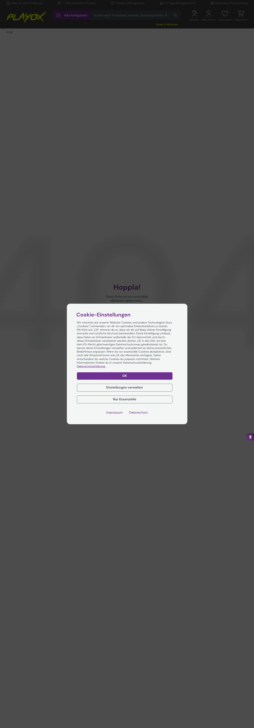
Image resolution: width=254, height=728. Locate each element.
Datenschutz (138, 413)
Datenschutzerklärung (91, 366)
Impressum (114, 413)
